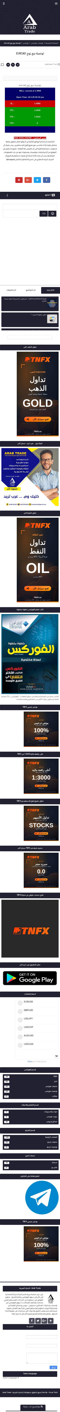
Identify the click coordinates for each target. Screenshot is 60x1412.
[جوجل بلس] (44, 1321)
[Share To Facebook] (46, 180)
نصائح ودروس (51, 1122)
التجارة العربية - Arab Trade (13, 1393)
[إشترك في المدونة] (50, 1321)
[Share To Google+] (28, 180)
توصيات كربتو (52, 1147)
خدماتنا (54, 1163)
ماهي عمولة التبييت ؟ (38, 315)
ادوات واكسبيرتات (50, 1112)
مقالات (54, 1096)
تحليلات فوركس (51, 1086)
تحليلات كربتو (52, 1142)
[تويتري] (38, 1321)
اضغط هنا (10, 160)
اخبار (55, 1081)
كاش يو (54, 1168)
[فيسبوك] (32, 1321)
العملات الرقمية (51, 1137)
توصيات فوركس (51, 1091)
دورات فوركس (51, 1117)
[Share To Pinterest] (19, 180)
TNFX (55, 1077)
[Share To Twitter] (37, 180)
